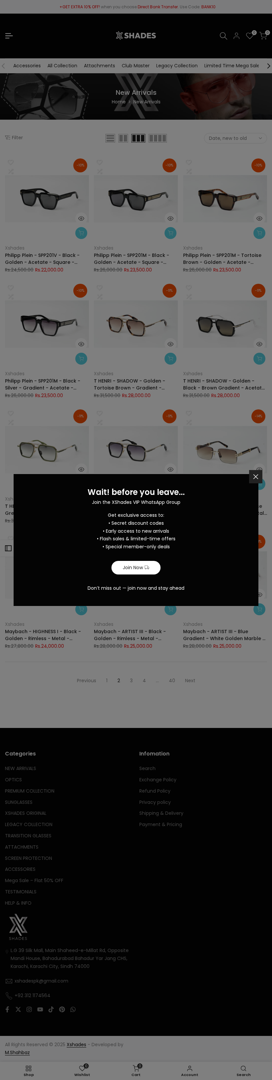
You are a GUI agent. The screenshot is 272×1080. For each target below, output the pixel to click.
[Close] (255, 476)
